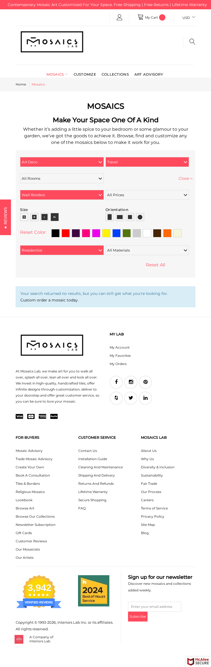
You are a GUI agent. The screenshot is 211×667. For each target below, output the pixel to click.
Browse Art (25, 508)
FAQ (82, 508)
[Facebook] (116, 382)
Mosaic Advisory (29, 451)
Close (184, 178)
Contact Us (87, 451)
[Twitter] (130, 398)
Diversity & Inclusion (157, 467)
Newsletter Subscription (35, 525)
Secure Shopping (92, 500)
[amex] (42, 417)
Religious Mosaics (30, 492)
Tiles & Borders (28, 483)
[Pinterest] (145, 382)
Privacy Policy (152, 516)
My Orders (118, 364)
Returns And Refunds (96, 483)
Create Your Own (30, 467)
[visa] (19, 417)
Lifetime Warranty (93, 492)
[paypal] (54, 417)
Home (21, 84)
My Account (120, 347)
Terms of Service (154, 508)
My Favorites (120, 356)
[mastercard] (31, 417)
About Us (149, 451)
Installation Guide (92, 459)
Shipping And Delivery (96, 475)
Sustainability (152, 475)
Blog (145, 533)
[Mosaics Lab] (52, 41)
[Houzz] (116, 398)
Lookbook (24, 500)
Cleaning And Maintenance (100, 467)
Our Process (151, 492)
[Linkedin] (145, 398)
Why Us (147, 459)
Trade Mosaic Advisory (34, 459)
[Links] (119, 17)
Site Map (148, 525)
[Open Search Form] (189, 41)
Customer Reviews (31, 541)
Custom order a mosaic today (49, 300)
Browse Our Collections (35, 516)
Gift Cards (24, 533)
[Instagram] (130, 382)
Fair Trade (149, 483)
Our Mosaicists (28, 549)
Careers (147, 500)
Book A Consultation (33, 475)
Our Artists (25, 557)
